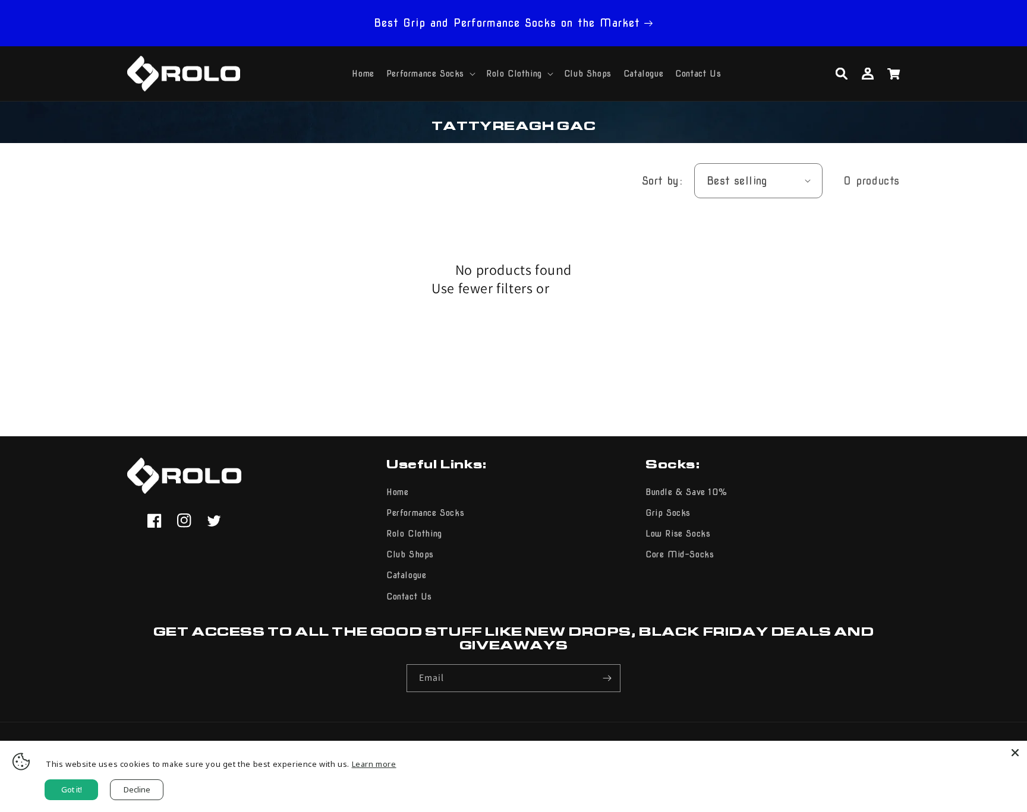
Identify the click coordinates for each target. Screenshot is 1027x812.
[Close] (1015, 753)
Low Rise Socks (677, 533)
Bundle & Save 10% (686, 492)
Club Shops (410, 554)
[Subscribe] (607, 678)
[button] (430, 73)
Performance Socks (425, 513)
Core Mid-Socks (679, 554)
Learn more (374, 764)
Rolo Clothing (414, 533)
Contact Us (409, 596)
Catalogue (406, 575)
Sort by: (662, 181)
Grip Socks (668, 513)
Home (397, 492)
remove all (574, 290)
